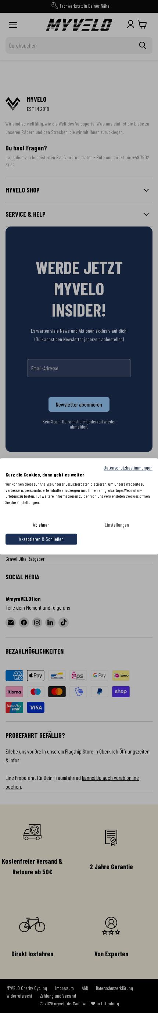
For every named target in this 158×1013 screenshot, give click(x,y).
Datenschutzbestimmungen (128, 467)
